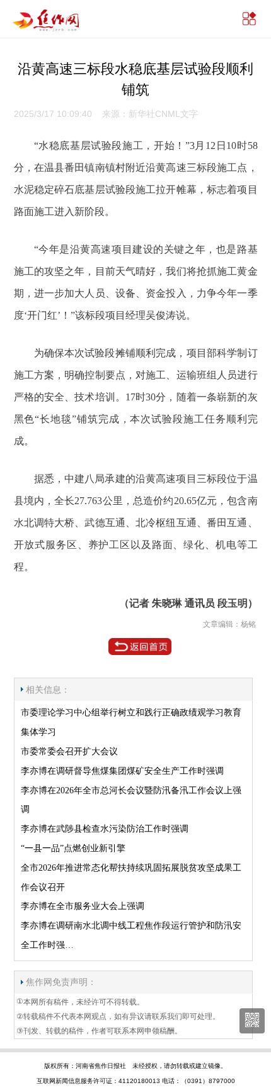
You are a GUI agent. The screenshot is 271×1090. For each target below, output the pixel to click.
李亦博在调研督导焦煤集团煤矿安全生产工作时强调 (122, 771)
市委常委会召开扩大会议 (69, 751)
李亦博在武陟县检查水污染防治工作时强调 (104, 829)
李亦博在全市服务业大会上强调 (82, 906)
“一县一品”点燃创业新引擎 (73, 848)
